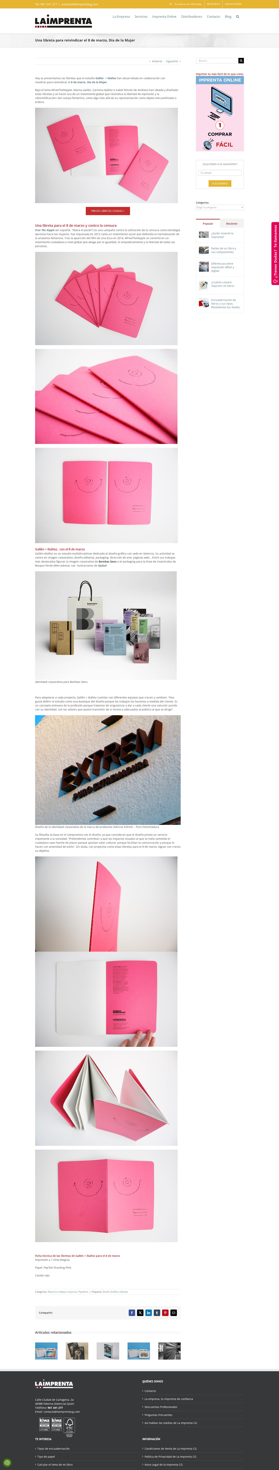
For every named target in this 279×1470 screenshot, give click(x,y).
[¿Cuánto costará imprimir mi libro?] (204, 282)
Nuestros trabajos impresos (62, 1291)
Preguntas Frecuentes (158, 1415)
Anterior (157, 61)
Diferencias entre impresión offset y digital (222, 267)
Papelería (83, 1291)
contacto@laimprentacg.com (79, 4)
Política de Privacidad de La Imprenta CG (170, 1456)
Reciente (231, 223)
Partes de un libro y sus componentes (223, 250)
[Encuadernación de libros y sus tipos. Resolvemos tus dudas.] (204, 300)
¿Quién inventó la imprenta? (222, 235)
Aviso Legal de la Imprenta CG (164, 1464)
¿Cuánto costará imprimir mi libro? (222, 284)
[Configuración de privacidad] (7, 1462)
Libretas (124, 1291)
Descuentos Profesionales (161, 1407)
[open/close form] (275, 253)
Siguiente (172, 61)
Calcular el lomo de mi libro (55, 1464)
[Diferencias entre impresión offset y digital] (204, 264)
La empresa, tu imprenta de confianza (169, 1399)
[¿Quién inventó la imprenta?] (204, 233)
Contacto (150, 1391)
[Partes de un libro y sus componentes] (204, 248)
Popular (208, 223)
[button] (237, 16)
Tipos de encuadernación (53, 1448)
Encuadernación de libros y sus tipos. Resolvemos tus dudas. (225, 303)
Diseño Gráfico (110, 1291)
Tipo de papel (46, 1456)
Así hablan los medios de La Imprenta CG (171, 1423)
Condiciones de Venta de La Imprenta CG (171, 1448)
